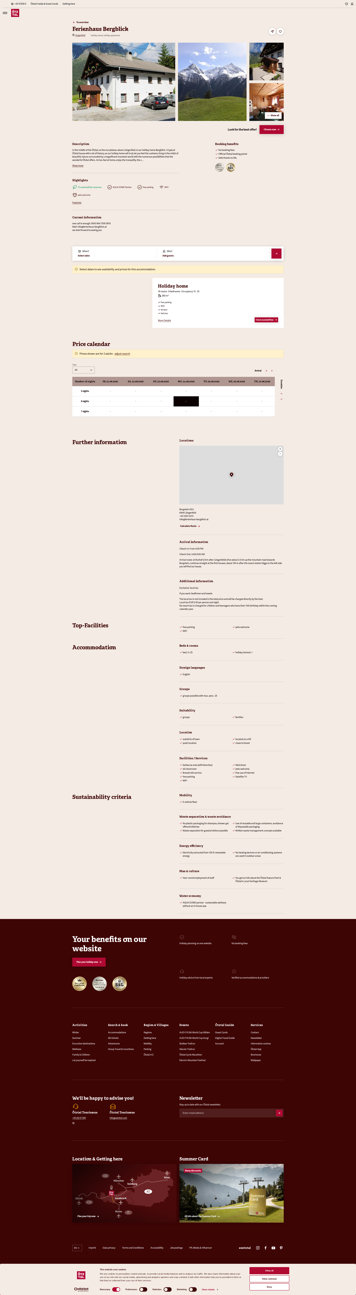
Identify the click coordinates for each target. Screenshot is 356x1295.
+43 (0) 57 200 (79, 1118)
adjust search (122, 353)
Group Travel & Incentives (121, 1049)
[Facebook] (265, 1247)
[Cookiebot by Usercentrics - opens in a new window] (81, 1289)
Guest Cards (221, 1032)
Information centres (261, 1043)
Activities (79, 1025)
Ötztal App (256, 1049)
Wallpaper (256, 1060)
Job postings (176, 1247)
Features (76, 202)
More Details (164, 320)
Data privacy (109, 1247)
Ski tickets (113, 1038)
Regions (148, 1032)
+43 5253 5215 (186, 516)
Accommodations (117, 1032)
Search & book (118, 1025)
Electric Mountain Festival (192, 1060)
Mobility (148, 1043)
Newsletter (256, 1038)
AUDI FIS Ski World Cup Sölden (194, 1032)
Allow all (269, 1270)
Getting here (69, 3)
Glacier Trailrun (187, 1049)
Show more (77, 165)
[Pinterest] (281, 1247)
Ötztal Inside (224, 1025)
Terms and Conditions (133, 1247)
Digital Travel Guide (225, 1038)
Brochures (256, 1054)
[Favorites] (346, 4)
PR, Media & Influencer (200, 1247)
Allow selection (269, 1279)
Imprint (92, 1247)
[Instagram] (257, 1247)
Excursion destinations (83, 1043)
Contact (255, 1032)
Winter (75, 1032)
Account (219, 1043)
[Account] (352, 4)
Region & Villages (156, 1025)
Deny (269, 1287)
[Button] (279, 1113)
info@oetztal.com (118, 1118)
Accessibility (156, 1247)
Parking (147, 1049)
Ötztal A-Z (149, 1054)
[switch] (143, 1289)
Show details (208, 1289)
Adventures (114, 1043)
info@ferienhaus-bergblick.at (193, 519)
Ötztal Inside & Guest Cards (44, 3)
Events (184, 1025)
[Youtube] (273, 1247)
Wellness (76, 1049)
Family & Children (81, 1054)
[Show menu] (5, 13)
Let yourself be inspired (84, 1060)
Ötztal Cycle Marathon (190, 1054)
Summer (76, 1038)
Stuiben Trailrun (187, 1043)
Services (257, 1025)
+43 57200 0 (20, 3)
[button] (232, 475)
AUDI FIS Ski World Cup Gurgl (194, 1038)
